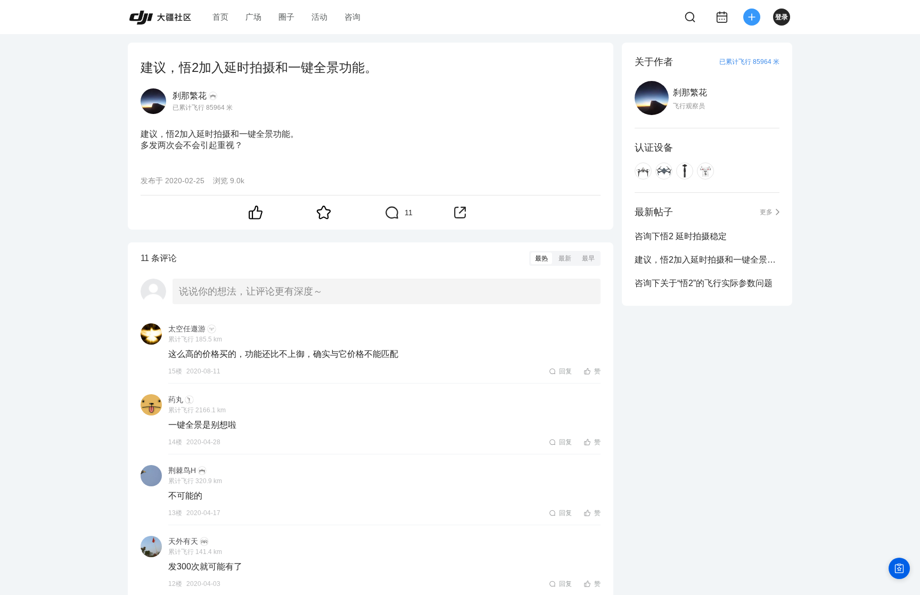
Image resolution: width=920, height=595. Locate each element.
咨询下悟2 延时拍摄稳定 (681, 236)
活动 (319, 16)
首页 (220, 16)
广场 (253, 16)
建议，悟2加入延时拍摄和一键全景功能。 (707, 259)
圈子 (286, 16)
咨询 (352, 16)
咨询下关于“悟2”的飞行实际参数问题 (704, 283)
